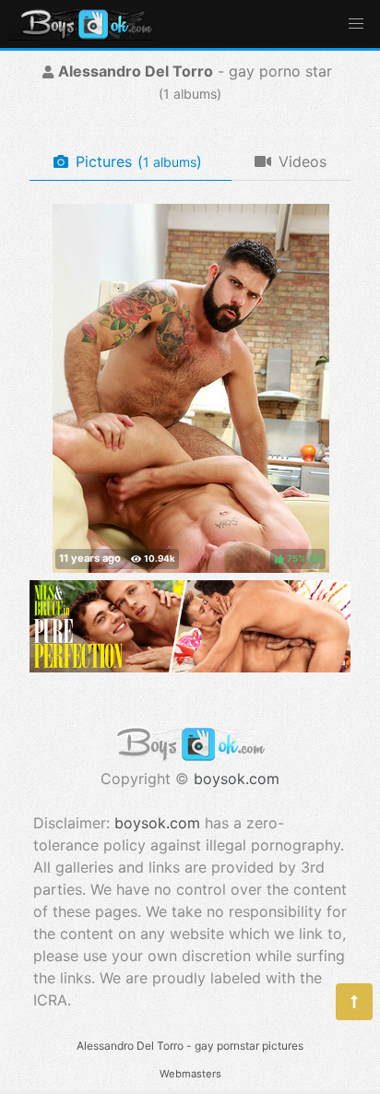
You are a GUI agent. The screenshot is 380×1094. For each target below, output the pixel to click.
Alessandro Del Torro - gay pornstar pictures (190, 1045)
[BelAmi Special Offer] (190, 667)
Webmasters (190, 1073)
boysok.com (236, 778)
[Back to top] (354, 1001)
